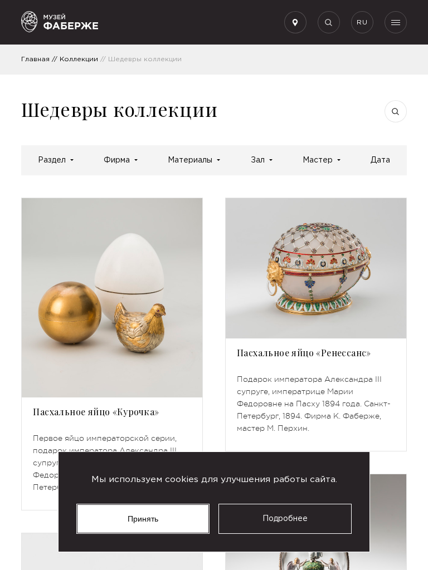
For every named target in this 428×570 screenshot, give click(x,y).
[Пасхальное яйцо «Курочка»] (112, 297)
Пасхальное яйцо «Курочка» (96, 411)
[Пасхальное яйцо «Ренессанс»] (316, 268)
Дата (380, 160)
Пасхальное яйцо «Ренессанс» (304, 352)
